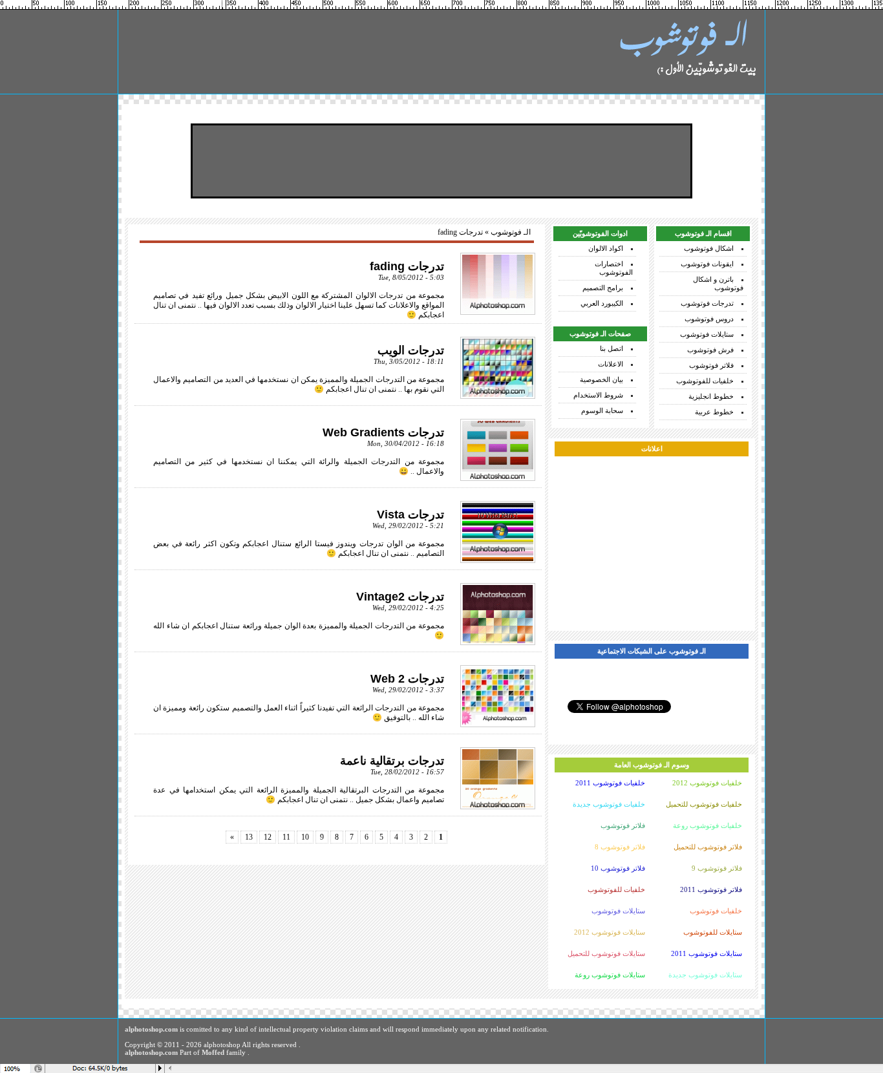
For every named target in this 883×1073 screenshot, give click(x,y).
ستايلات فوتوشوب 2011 (706, 953)
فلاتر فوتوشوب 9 (717, 868)
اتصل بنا (611, 348)
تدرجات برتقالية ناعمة (392, 760)
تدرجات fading (407, 266)
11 (286, 837)
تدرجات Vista (410, 514)
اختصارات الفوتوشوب (614, 268)
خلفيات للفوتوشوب (705, 381)
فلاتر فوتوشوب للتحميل (708, 847)
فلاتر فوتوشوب (711, 365)
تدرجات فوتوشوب (707, 303)
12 (267, 837)
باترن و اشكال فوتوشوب (718, 283)
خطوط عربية (714, 412)
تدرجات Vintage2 (400, 596)
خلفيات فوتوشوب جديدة (609, 804)
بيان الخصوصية (601, 379)
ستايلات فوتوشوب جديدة (705, 975)
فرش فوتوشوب (710, 350)
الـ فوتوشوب (511, 232)
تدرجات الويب (411, 350)
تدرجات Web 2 (407, 678)
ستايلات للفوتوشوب (712, 932)
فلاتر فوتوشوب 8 (620, 847)
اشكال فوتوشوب (709, 248)
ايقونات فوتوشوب (707, 264)
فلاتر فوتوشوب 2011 (711, 889)
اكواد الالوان (605, 248)
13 (249, 837)
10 (305, 837)
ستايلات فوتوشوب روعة (610, 975)
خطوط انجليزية (711, 396)
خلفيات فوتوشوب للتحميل (704, 804)
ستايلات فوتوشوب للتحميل (606, 953)
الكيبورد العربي (601, 303)
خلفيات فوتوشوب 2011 (610, 783)
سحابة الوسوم (602, 410)
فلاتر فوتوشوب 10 (618, 868)
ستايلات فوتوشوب (707, 334)
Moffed (213, 1052)
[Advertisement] (441, 161)
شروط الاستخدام (598, 395)
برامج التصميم (602, 288)
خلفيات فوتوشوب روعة (707, 825)
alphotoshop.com (151, 1029)
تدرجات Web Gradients (383, 432)
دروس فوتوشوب (709, 319)
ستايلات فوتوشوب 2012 (609, 932)
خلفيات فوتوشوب (716, 911)
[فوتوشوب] (687, 51)
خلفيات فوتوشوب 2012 (707, 783)
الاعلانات (610, 364)
